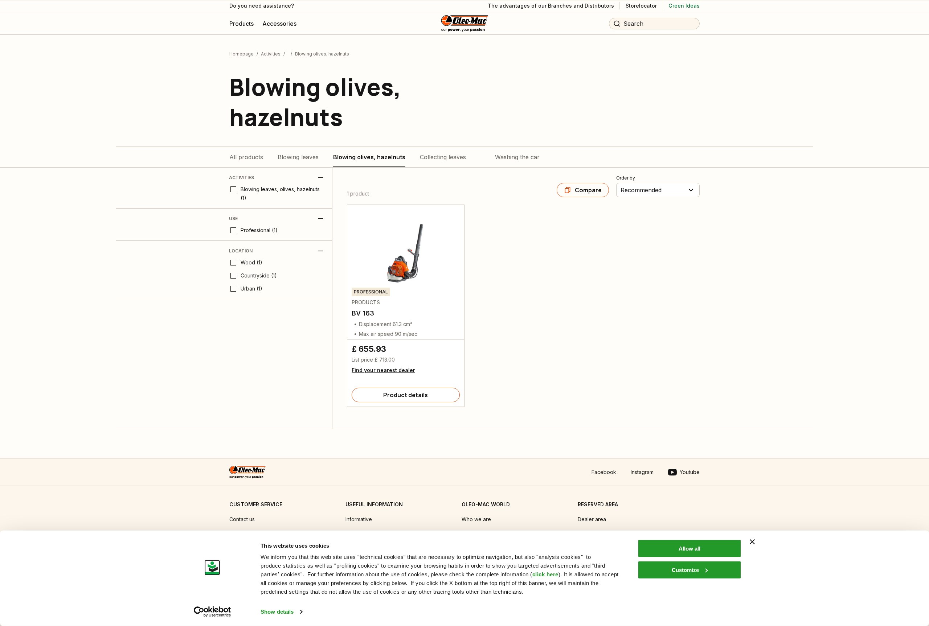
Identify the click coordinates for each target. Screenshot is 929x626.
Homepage (241, 54)
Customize (685, 570)
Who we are (476, 519)
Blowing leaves (298, 157)
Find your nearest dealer (383, 370)
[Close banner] (752, 541)
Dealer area (592, 519)
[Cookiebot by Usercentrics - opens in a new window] (212, 611)
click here (545, 574)
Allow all (689, 548)
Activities (271, 54)
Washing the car (517, 157)
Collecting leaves (443, 157)
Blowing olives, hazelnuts (369, 157)
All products (246, 157)
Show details (277, 612)
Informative (358, 519)
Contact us (242, 519)
